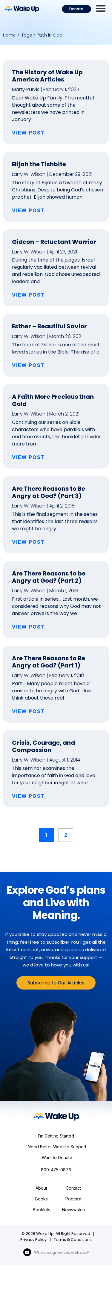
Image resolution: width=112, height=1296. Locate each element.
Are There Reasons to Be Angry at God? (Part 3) (48, 492)
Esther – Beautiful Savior (49, 326)
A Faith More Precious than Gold (53, 400)
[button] (101, 8)
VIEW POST (28, 133)
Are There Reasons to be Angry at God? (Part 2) (48, 577)
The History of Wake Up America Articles (47, 76)
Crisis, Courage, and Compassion (43, 746)
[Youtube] (27, 1252)
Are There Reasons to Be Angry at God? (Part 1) (48, 662)
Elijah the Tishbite (39, 164)
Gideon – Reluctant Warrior (54, 242)
